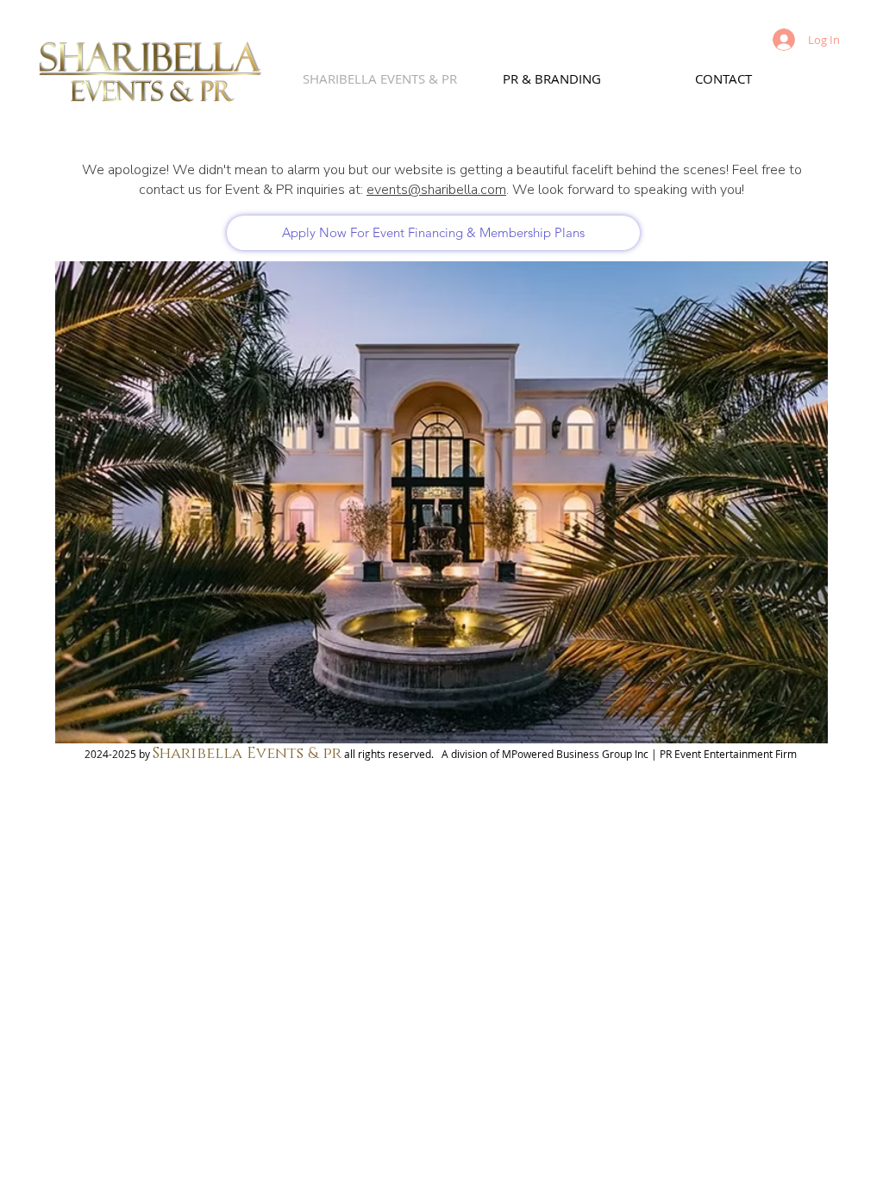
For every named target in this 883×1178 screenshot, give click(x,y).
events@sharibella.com (436, 189)
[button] (441, 502)
